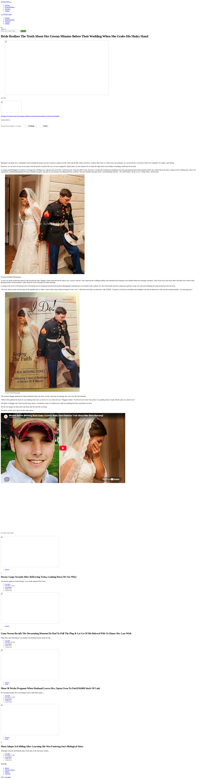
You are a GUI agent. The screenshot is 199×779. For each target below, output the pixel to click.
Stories (7, 5)
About (7, 768)
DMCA (7, 772)
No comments (8, 587)
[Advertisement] (99, 145)
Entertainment (9, 7)
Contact (7, 774)
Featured (7, 569)
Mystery (7, 9)
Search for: (3, 29)
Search (23, 31)
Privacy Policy (10, 770)
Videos (7, 11)
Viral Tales (7, 584)
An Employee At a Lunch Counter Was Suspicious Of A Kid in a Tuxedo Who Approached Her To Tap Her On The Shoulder (30, 116)
